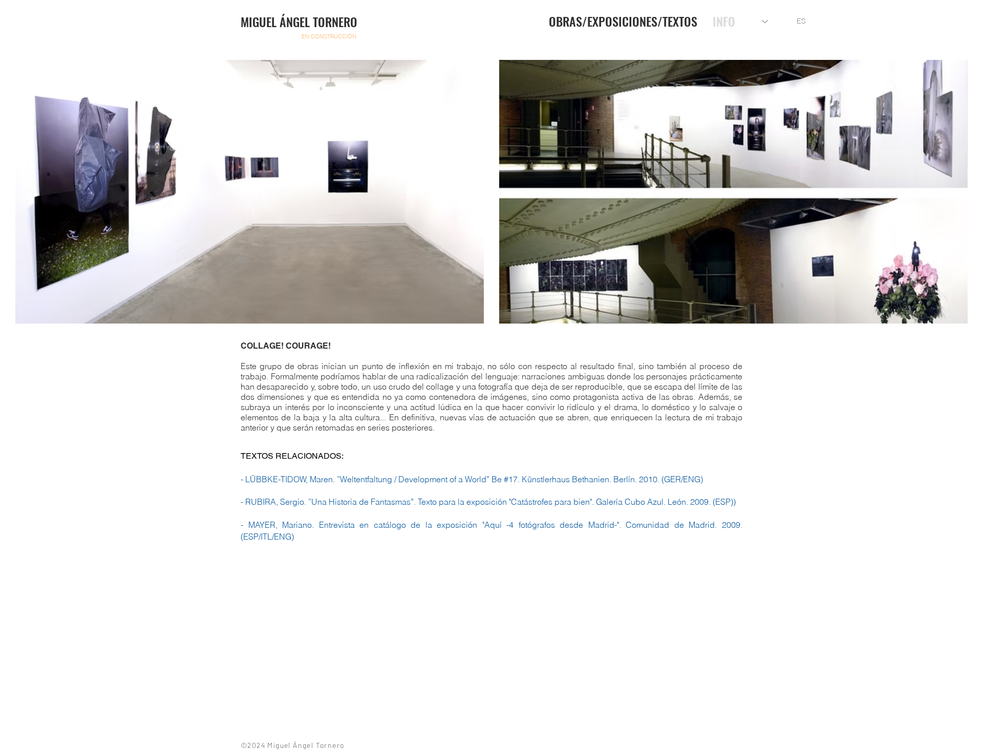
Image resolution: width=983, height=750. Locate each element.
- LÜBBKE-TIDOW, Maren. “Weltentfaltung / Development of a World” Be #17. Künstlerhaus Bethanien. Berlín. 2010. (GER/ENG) (472, 479)
